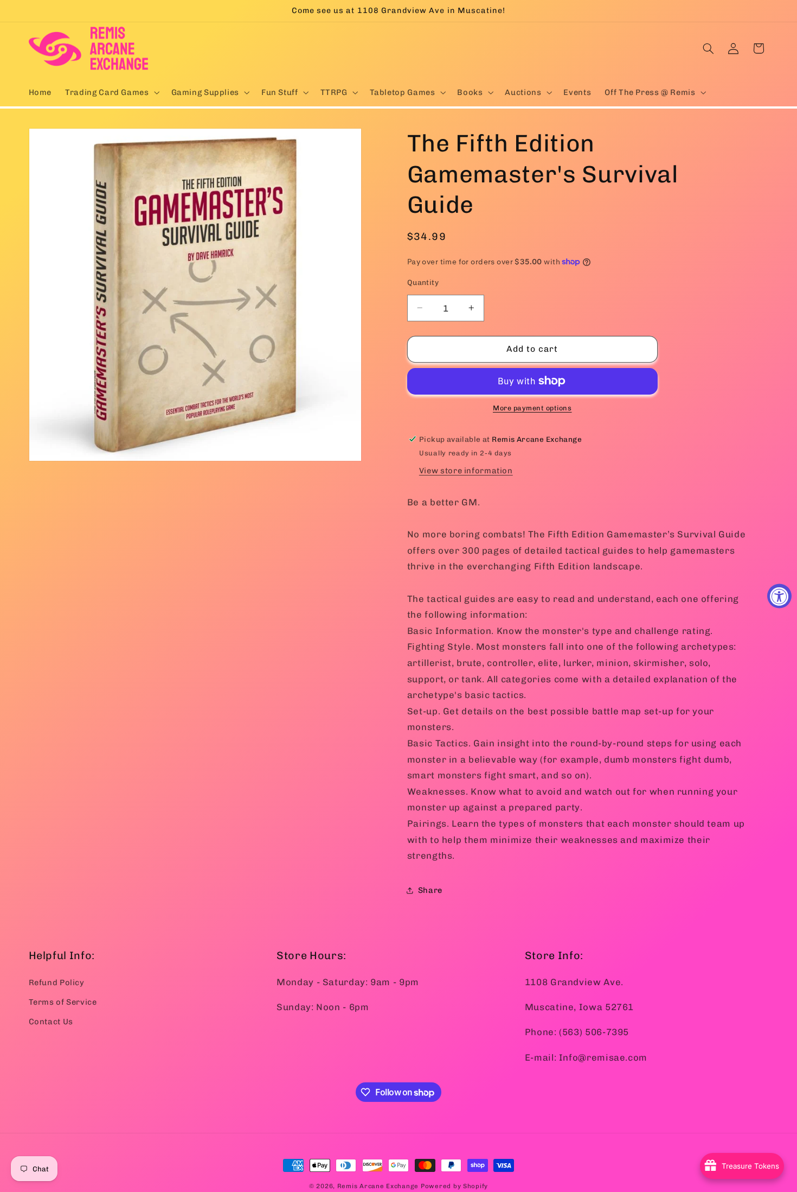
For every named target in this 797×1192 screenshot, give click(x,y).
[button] (111, 92)
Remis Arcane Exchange (378, 1186)
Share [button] (430, 890)
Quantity (423, 282)
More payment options (532, 408)
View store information (466, 470)
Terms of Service (63, 1001)
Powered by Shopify (454, 1186)
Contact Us (51, 1021)
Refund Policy (57, 982)
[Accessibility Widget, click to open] (779, 596)
